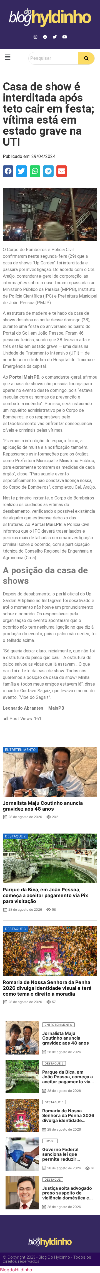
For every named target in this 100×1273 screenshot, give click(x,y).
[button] (7, 57)
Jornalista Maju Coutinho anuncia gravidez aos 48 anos (43, 806)
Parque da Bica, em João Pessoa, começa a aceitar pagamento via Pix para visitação (45, 895)
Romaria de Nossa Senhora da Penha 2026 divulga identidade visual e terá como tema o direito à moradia (47, 988)
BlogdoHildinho (16, 1269)
